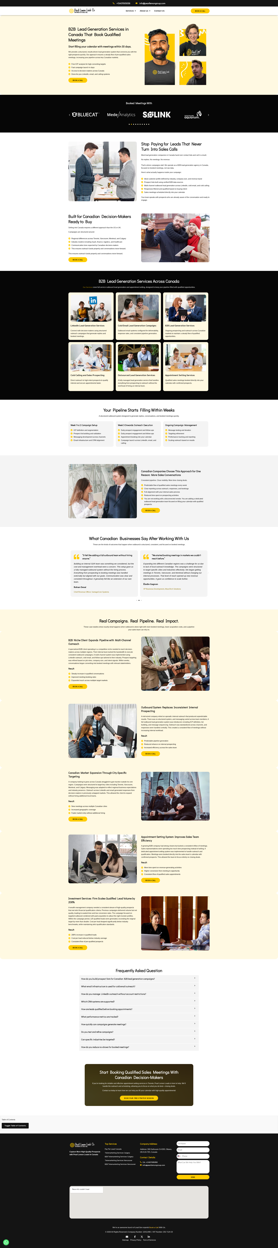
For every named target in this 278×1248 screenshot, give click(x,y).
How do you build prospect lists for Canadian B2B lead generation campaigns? (118, 978)
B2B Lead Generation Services (179, 325)
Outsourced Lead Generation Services (136, 375)
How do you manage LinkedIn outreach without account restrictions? (113, 994)
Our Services (87, 287)
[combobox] (179, 1156)
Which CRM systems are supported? (98, 1001)
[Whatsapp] (6, 1242)
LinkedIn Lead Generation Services (87, 325)
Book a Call (154, 1227)
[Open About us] (150, 10)
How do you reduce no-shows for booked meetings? (105, 1047)
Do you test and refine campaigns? (97, 1031)
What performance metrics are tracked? (99, 1016)
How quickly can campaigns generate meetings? (103, 1024)
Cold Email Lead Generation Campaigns (137, 325)
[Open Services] (135, 10)
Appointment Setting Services (180, 375)
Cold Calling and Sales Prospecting (87, 375)
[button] (69, 115)
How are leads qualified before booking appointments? (106, 1009)
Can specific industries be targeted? (98, 1039)
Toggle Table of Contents (15, 1125)
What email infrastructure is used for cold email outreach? (108, 986)
